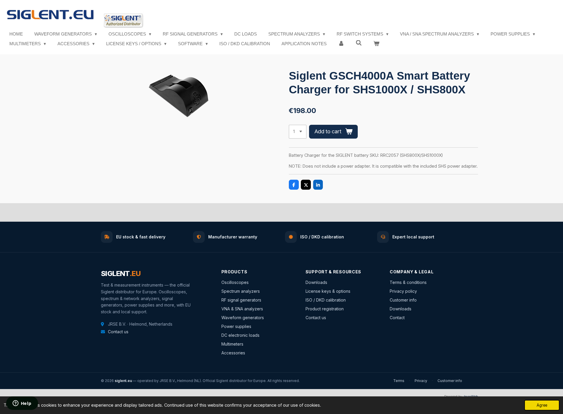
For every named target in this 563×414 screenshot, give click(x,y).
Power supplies (236, 326)
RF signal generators (241, 299)
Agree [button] (542, 405)
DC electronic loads (240, 335)
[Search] (358, 43)
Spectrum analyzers (240, 291)
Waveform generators (242, 317)
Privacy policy (403, 291)
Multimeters (232, 343)
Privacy (421, 380)
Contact (397, 317)
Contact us (118, 331)
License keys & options (328, 291)
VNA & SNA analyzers (242, 308)
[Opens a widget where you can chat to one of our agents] (22, 403)
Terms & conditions (408, 282)
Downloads (316, 282)
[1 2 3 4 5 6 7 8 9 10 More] (297, 132)
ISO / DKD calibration (326, 299)
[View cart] (376, 44)
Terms (398, 380)
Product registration (325, 308)
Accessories (233, 352)
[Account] (341, 44)
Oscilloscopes (235, 282)
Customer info (403, 299)
